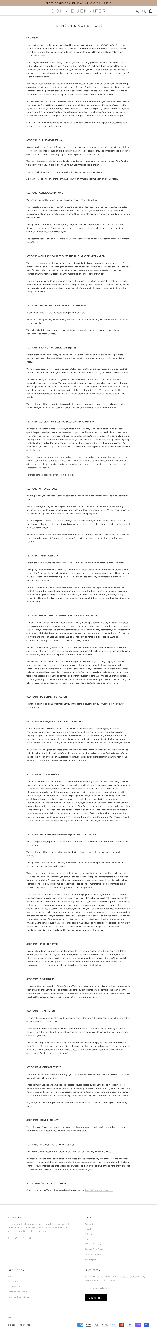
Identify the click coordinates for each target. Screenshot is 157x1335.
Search (88, 1229)
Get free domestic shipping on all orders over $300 (78, 3)
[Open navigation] (6, 11)
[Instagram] (23, 1238)
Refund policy (91, 1259)
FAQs (10, 1276)
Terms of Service (93, 1254)
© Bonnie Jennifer (19, 1325)
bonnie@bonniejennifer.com (99, 1190)
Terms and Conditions (18, 1297)
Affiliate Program (93, 1244)
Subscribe (95, 1298)
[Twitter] (16, 1238)
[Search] (144, 11)
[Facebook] (9, 1238)
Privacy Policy (14, 1286)
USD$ (10, 1317)
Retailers (89, 1234)
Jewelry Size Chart (94, 1249)
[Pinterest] (30, 1238)
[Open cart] (150, 11)
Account (89, 1224)
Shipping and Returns (18, 1291)
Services (89, 1239)
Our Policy (13, 1281)
